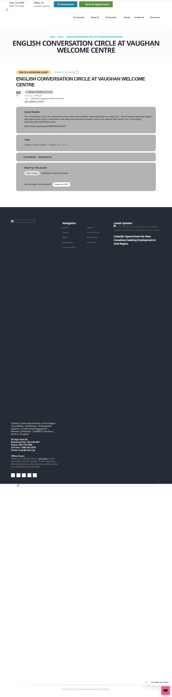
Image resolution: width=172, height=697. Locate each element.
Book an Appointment (97, 4)
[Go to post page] (114, 247)
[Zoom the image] (23, 221)
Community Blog (69, 247)
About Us (66, 227)
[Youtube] (157, 4)
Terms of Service (93, 232)
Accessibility (91, 242)
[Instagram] (161, 4)
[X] (152, 4)
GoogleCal (45, 157)
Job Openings (67, 242)
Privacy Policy (92, 237)
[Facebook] (148, 4)
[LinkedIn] (166, 4)
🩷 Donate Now (65, 4)
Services (65, 232)
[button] (142, 4)
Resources (155, 17)
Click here (42, 458)
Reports (90, 227)
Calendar (30, 157)
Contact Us (139, 17)
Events (127, 17)
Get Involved (110, 17)
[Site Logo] (27, 17)
